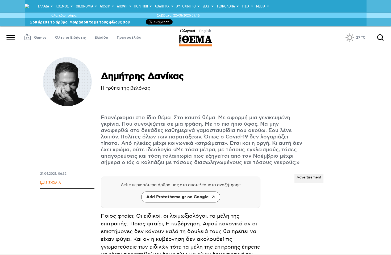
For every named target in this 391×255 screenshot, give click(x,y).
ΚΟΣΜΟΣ (62, 6)
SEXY (206, 6)
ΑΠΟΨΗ (122, 6)
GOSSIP (105, 6)
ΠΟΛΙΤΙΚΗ (141, 6)
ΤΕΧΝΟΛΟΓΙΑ (226, 6)
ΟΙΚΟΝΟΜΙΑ (84, 6)
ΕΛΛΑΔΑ (43, 6)
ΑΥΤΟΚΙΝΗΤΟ (186, 6)
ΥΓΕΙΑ (245, 6)
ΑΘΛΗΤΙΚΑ (162, 6)
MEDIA (260, 6)
